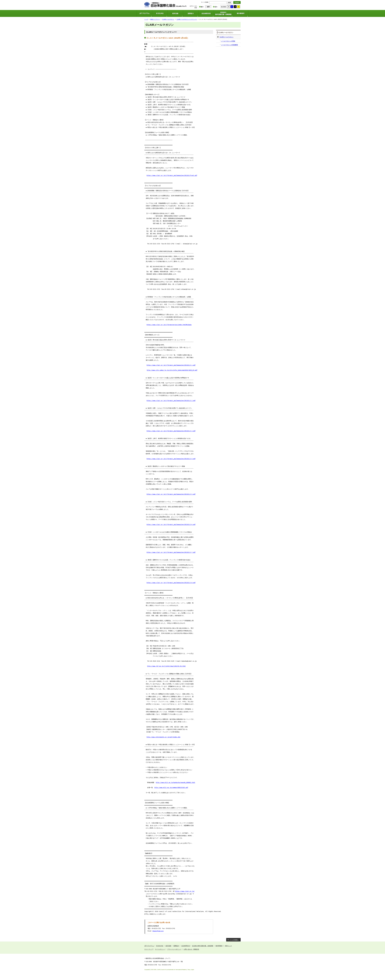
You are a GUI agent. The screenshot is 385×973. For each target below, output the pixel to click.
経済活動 (175, 13)
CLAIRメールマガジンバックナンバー (187, 19)
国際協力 (190, 13)
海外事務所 (240, 13)
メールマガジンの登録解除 (229, 45)
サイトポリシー (160, 949)
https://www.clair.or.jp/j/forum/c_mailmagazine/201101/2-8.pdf (171, 582)
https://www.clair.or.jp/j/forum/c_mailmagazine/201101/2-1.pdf (171, 365)
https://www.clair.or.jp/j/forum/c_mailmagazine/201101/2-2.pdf (171, 400)
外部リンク (228, 946)
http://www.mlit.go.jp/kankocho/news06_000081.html (175, 782)
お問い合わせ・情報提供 (191, 949)
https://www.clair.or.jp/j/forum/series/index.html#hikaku (169, 324)
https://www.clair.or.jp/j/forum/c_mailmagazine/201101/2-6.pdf (171, 524)
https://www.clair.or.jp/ (185, 891)
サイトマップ (148, 949)
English (237, 2)
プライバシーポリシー (174, 949)
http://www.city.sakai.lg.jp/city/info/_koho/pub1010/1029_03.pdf (172, 370)
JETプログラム (144, 13)
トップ (146, 19)
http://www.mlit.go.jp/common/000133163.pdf (171, 787)
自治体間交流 (206, 13)
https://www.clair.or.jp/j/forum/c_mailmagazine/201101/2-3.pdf (171, 431)
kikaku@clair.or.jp (158, 931)
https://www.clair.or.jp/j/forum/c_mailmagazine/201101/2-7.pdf (171, 552)
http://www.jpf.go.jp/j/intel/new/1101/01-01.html (166, 666)
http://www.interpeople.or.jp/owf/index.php (163, 737)
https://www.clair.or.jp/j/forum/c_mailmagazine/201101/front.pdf (172, 175)
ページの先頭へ (234, 940)
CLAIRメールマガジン (168, 19)
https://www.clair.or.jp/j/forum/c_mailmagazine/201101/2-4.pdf (171, 459)
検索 (229, 2)
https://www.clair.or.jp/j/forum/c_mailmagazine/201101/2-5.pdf (171, 494)
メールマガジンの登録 (228, 41)
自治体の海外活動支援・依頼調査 (223, 13)
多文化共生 (160, 13)
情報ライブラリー (155, 19)
